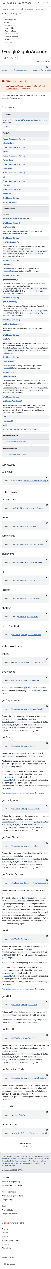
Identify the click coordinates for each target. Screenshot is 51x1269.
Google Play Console (9, 1214)
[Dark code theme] (47, 67)
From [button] (16, 442)
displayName (8, 143)
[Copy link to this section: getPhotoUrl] (17, 1029)
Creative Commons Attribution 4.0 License (18, 1158)
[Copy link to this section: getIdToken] (16, 996)
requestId (33, 350)
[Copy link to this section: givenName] (16, 554)
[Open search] (39, 2)
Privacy (11, 1258)
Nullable (14, 139)
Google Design (7, 1200)
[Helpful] (16, 14)
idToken (6, 185)
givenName (7, 168)
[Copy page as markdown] (12, 58)
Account (16, 223)
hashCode (7, 421)
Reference (39, 9)
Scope (18, 320)
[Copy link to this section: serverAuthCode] (22, 626)
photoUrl (7, 194)
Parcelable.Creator (24, 120)
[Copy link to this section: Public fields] (19, 492)
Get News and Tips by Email (12, 1185)
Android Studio (7, 1210)
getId (5, 339)
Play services (23, 3)
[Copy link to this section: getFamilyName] (21, 800)
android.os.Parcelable (18, 442)
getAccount (8, 227)
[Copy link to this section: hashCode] (15, 1106)
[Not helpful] (20, 14)
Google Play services (25, 9)
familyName (8, 160)
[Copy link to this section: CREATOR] (15, 472)
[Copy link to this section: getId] (10, 930)
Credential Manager (16, 86)
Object (23, 218)
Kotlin (39, 61)
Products (12, 9)
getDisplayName (10, 242)
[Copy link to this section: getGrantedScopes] (25, 874)
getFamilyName (9, 279)
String (22, 139)
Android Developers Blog (11, 1182)
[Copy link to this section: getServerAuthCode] (26, 1069)
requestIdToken (10, 368)
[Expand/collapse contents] (15, 19)
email (5, 151)
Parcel (20, 429)
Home (4, 9)
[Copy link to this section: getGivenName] (21, 837)
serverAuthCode (10, 202)
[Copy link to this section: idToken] (12, 590)
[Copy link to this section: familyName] (17, 535)
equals (6, 218)
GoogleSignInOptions (15, 901)
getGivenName (9, 302)
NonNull (7, 320)
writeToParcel (9, 429)
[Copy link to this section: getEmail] (14, 737)
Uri (20, 189)
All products (6, 1248)
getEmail (26, 231)
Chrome (5, 1233)
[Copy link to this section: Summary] (16, 107)
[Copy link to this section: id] (6, 572)
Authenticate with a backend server (20, 793)
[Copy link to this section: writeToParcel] (19, 1124)
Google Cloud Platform (10, 1240)
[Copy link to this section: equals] (11, 653)
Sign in (45, 3)
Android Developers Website (12, 1196)
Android (5, 1229)
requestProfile (36, 253)
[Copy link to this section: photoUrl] (13, 608)
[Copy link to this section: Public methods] (24, 646)
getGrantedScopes (11, 324)
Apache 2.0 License (21, 1161)
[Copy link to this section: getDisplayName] (22, 700)
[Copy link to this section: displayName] (18, 499)
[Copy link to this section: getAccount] (17, 672)
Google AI (5, 1244)
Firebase (5, 1237)
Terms (4, 1258)
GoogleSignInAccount (23, 70)
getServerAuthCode (11, 401)
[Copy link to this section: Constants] (17, 465)
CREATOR (6, 127)
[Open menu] (3, 3)
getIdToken (8, 361)
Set (13, 320)
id (4, 177)
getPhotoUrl (8, 376)
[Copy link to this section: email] (10, 517)
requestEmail (9, 271)
